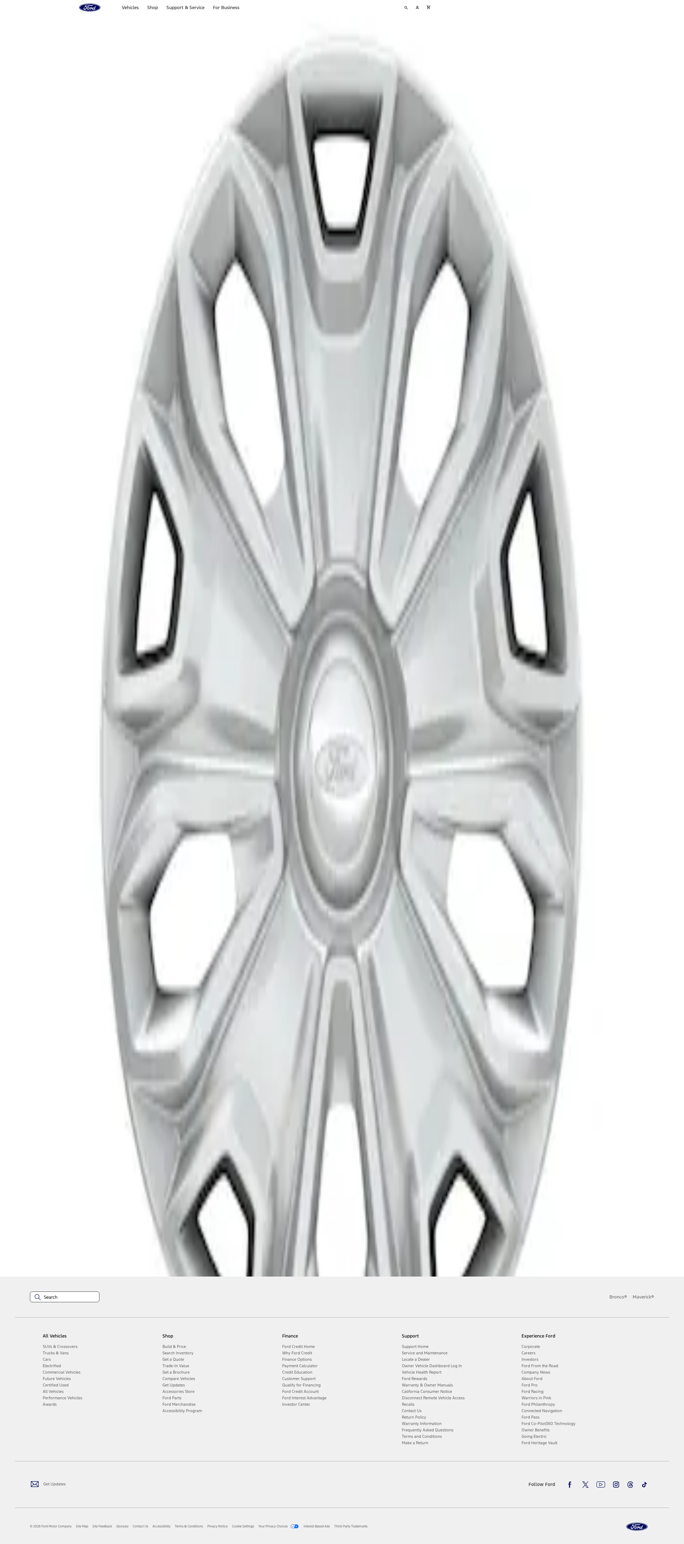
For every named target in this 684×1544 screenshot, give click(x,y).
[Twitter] (585, 1484)
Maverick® (643, 1297)
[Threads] (630, 1484)
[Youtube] (600, 1484)
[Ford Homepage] (637, 1527)
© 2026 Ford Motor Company (51, 1526)
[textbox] (64, 1297)
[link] (82, 1526)
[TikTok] (644, 1484)
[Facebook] (571, 1484)
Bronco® (618, 1297)
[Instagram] (616, 1484)
